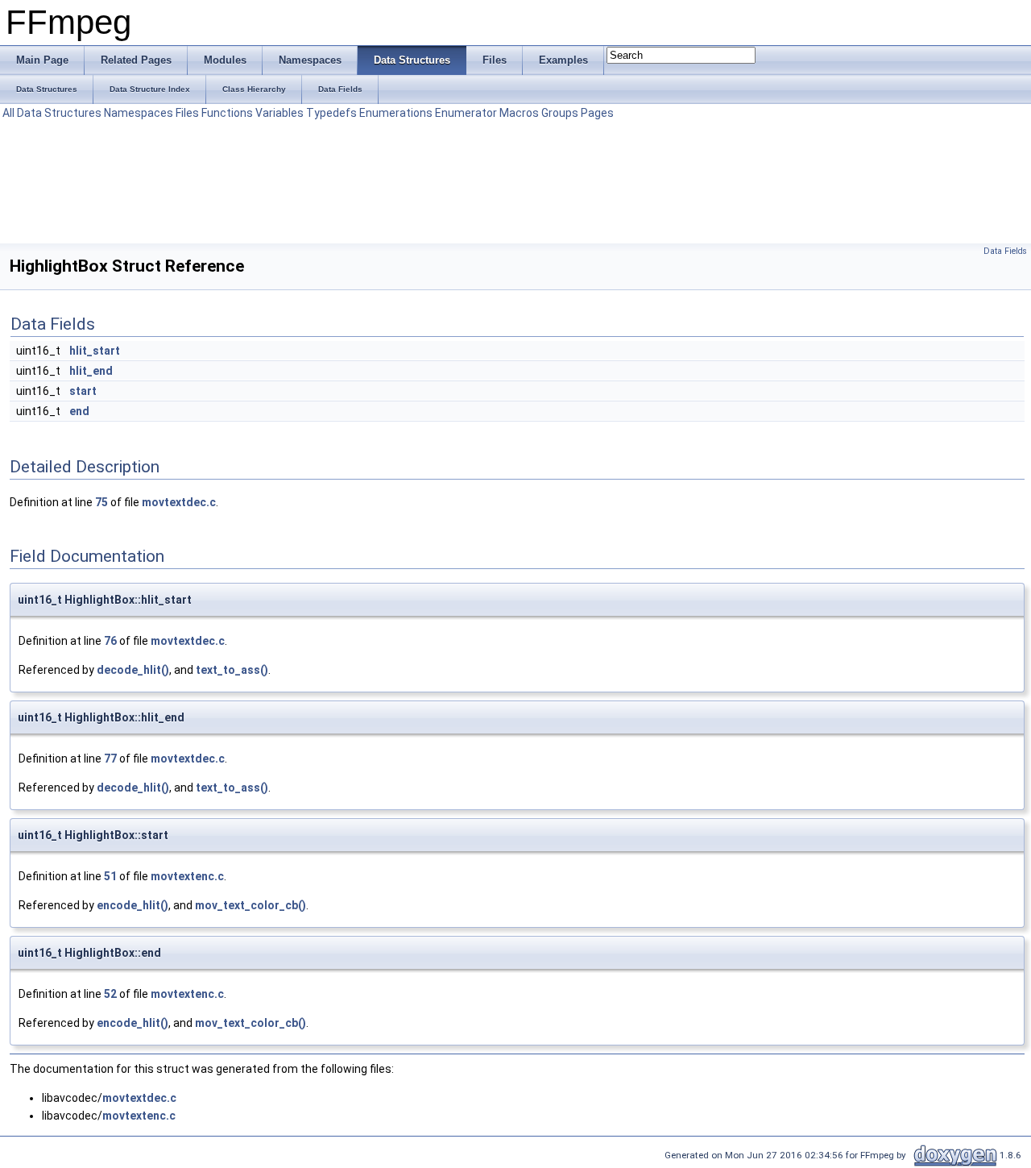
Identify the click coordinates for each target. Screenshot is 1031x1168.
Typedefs (331, 112)
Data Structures (59, 112)
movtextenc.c (187, 876)
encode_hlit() (132, 905)
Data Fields (1005, 251)
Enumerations (396, 112)
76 (110, 640)
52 (110, 993)
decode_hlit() (133, 669)
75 (101, 502)
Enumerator (466, 112)
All (8, 112)
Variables (279, 112)
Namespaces (138, 112)
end (79, 411)
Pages (597, 112)
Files (187, 112)
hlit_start (94, 350)
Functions (227, 112)
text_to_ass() (232, 669)
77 (110, 758)
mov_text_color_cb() (250, 905)
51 (110, 876)
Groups (559, 112)
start (83, 390)
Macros (519, 112)
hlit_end (91, 370)
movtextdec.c (179, 502)
